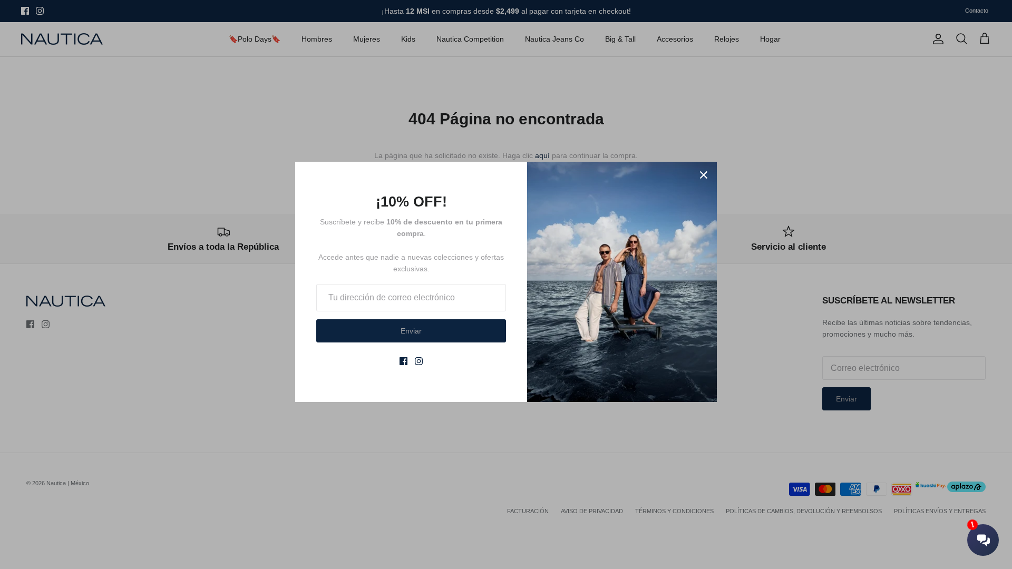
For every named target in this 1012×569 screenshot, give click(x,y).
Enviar (411, 331)
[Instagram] (419, 361)
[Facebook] (403, 361)
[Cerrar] (703, 175)
